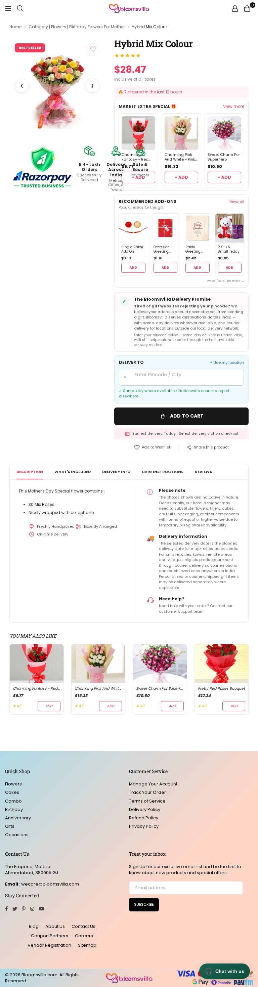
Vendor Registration (49, 945)
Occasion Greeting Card (162, 249)
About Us (55, 926)
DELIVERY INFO (116, 471)
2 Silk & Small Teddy (229, 249)
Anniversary (18, 818)
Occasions (17, 834)
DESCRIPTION (29, 471)
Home (15, 27)
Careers (84, 936)
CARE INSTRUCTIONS (162, 471)
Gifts (9, 826)
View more (233, 106)
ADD (133, 267)
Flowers (13, 784)
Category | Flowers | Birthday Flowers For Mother (77, 27)
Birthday (14, 809)
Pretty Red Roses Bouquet (221, 688)
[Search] (20, 8)
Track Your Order (147, 792)
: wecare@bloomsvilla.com (48, 884)
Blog (34, 926)
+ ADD (181, 177)
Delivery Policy (144, 809)
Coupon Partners (49, 936)
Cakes (12, 792)
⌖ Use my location (227, 362)
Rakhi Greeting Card (193, 249)
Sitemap (87, 945)
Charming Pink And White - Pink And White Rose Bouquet (180, 157)
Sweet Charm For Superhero (224, 157)
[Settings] (235, 8)
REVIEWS (203, 471)
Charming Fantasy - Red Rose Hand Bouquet (36, 688)
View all (237, 201)
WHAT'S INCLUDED (72, 471)
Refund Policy (143, 818)
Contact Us (83, 926)
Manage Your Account (153, 784)
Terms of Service (147, 801)
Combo (13, 801)
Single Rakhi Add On (132, 249)
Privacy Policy (144, 826)
